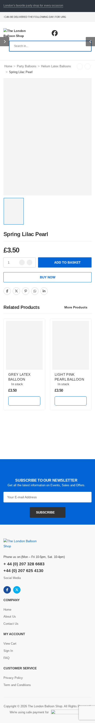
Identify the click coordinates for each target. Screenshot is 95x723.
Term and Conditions (17, 685)
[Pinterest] (25, 291)
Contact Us (75, 17)
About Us (9, 616)
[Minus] (22, 262)
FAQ (90, 17)
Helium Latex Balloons (56, 66)
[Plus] (29, 262)
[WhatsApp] (35, 291)
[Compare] (56, 291)
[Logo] (20, 33)
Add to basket (67, 262)
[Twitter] (16, 291)
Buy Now (47, 277)
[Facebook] (7, 291)
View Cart (9, 643)
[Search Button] (85, 46)
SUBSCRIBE (45, 512)
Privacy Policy (13, 678)
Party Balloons (26, 66)
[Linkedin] (44, 291)
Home (8, 66)
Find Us (83, 17)
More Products (75, 307)
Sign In (8, 650)
